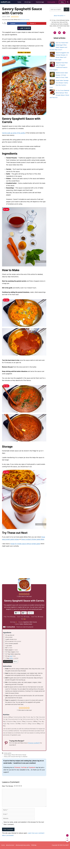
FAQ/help (33, 845)
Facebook (32, 767)
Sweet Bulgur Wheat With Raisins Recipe (15, 754)
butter (11, 658)
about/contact (10, 845)
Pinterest (17, 767)
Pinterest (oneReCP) (34, 743)
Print (18, 613)
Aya (24, 619)
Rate (31, 613)
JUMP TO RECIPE (25, 28)
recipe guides (51, 2)
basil (11, 656)
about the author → (59, 15)
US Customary (8, 661)
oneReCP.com (5, 2)
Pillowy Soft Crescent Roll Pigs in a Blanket (15, 756)
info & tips (27, 2)
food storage (40, 2)
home (19, 2)
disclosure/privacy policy (23, 845)
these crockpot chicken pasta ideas (32, 539)
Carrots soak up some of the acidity (13, 133)
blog (62, 2)
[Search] (66, 9)
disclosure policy (25, 19)
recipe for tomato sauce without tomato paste (25, 544)
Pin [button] (25, 613)
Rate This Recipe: (7, 786)
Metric (15, 661)
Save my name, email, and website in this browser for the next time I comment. (24, 823)
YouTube (24, 767)
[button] (67, 2)
